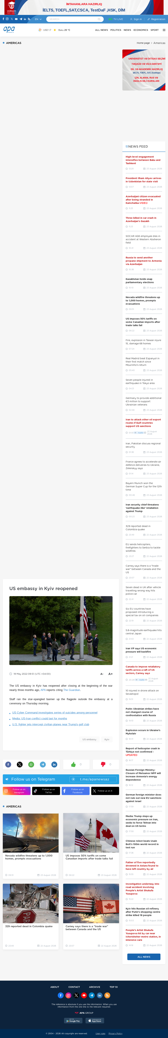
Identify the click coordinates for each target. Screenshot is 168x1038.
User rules (100, 1033)
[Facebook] (3, 19)
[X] (11, 19)
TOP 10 (114, 987)
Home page (143, 43)
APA (43, 690)
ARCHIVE (94, 987)
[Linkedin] (25, 19)
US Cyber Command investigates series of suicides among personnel (54, 712)
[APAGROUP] (84, 1013)
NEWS (127, 30)
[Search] (99, 19)
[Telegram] (21, 19)
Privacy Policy (115, 1033)
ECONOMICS (141, 30)
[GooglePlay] (73, 1021)
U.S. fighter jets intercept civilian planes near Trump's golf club (50, 724)
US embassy (89, 739)
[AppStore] (94, 1021)
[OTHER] (163, 30)
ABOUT (54, 987)
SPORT (155, 30)
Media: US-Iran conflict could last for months (39, 718)
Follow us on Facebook (77, 791)
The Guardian (71, 690)
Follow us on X (105, 791)
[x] (76, 995)
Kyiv (107, 739)
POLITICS (115, 30)
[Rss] (29, 19)
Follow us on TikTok (48, 791)
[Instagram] (7, 19)
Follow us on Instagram (19, 791)
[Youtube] (16, 19)
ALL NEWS (101, 30)
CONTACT (74, 987)
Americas (159, 43)
